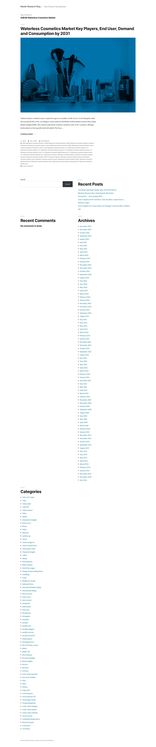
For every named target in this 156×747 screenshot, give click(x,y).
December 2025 (85, 226)
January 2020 (84, 432)
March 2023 (84, 332)
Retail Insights (27, 661)
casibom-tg (26, 536)
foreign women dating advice (32, 571)
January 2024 (84, 300)
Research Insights (28, 658)
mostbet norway (28, 632)
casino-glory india (28, 549)
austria (24, 516)
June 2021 (83, 384)
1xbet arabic (26, 504)
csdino (24, 555)
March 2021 (84, 393)
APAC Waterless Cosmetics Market (32, 143)
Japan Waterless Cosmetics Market (56, 145)
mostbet (25, 623)
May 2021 (83, 387)
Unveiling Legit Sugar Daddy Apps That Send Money (97, 190)
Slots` (24, 684)
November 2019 (85, 438)
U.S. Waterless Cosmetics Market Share (80, 152)
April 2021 (84, 390)
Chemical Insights (28, 552)
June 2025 (83, 245)
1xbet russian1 (27, 510)
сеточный (26, 729)
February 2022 (85, 374)
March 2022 (84, 371)
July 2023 (83, 319)
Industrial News (28, 584)
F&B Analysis (27, 565)
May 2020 (83, 419)
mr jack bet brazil (28, 635)
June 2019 (83, 454)
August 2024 (84, 278)
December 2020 (85, 400)
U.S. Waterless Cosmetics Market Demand (51, 150)
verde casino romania (30, 713)
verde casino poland (29, 709)
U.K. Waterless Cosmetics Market (75, 148)
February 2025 (85, 258)
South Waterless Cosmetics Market (54, 148)
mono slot (25, 610)
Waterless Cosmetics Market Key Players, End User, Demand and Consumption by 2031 (77, 31)
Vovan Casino (27, 716)
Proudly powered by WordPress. (44, 740)
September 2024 (85, 274)
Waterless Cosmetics (50, 154)
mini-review (26, 597)
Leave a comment (27, 166)
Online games (27, 639)
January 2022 (84, 377)
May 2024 (83, 287)
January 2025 (84, 262)
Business (25, 533)
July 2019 (83, 451)
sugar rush (26, 690)
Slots (24, 680)
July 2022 (83, 358)
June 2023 (83, 323)
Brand (24, 526)
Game (24, 578)
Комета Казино (28, 722)
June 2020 (83, 416)
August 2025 (84, 239)
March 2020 (84, 425)
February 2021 (85, 396)
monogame (26, 616)
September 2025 (85, 236)
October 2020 (85, 406)
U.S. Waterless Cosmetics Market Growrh (76, 150)
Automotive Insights (29, 520)
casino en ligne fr (28, 542)
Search (22, 179)
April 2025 (84, 252)
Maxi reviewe (27, 594)
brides (24, 529)
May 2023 (83, 326)
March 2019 (84, 464)
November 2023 (85, 306)
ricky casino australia (29, 674)
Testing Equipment (29, 703)
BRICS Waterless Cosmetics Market (77, 143)
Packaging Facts (28, 642)
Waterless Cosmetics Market (66, 154)
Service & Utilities (29, 677)
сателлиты (26, 725)
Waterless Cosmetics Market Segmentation (66, 161)
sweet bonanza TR (29, 696)
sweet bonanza (27, 693)
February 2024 (85, 297)
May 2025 (83, 249)
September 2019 (85, 445)
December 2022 (85, 342)
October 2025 (85, 233)
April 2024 (84, 290)
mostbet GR (26, 626)
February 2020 (85, 429)
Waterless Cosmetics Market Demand (71, 157)
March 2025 (84, 255)
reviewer (25, 671)
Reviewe (25, 668)
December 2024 (85, 265)
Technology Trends (29, 700)
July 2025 (83, 242)
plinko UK (26, 651)
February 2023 (85, 335)
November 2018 (85, 477)
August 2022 (84, 355)
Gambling (25, 574)
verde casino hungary (30, 706)
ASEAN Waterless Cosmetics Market (55, 143)
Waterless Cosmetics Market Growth (46, 159)
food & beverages (28, 568)
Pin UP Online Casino (30, 645)
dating (24, 558)
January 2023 (84, 339)
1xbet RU (25, 507)
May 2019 (83, 458)
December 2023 (85, 303)
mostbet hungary (28, 629)
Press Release (45, 141)
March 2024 (84, 294)
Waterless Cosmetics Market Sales (41, 161)
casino (24, 539)
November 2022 (85, 345)
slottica (24, 687)
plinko (24, 648)
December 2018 (85, 474)
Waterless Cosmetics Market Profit (68, 159)
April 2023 (84, 329)
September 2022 (85, 352)
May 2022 (83, 364)
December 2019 (85, 435)
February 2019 (85, 467)
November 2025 (85, 229)
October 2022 (85, 348)
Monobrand (26, 613)
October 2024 (85, 271)
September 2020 (85, 409)
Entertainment (27, 561)
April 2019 (84, 461)
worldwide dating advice (31, 719)
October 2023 (85, 310)
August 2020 (84, 413)
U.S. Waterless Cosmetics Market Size (31, 154)
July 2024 (83, 281)
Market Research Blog (30, 6)
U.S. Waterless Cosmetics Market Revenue (55, 152)
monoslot (25, 619)
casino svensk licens (29, 545)
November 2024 (85, 268)
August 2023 (84, 316)
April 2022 (84, 368)
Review (25, 664)
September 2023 (85, 313)
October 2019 (85, 441)
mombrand (26, 603)
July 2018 (83, 480)
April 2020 (84, 422)
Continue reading (28, 134)
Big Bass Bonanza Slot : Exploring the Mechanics (96, 193)
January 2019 (84, 470)
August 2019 (84, 448)
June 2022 (83, 361)
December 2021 (85, 380)
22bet (24, 513)
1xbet (24, 500)
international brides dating (31, 587)
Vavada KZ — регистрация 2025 (90, 196)
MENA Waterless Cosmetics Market (78, 145)
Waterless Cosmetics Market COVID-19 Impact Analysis (43, 157)
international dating (29, 590)
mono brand (26, 607)
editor (24, 141)
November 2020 (85, 403)
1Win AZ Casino (28, 497)
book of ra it (26, 523)
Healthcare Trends (28, 581)
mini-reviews (27, 600)
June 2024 (83, 284)
